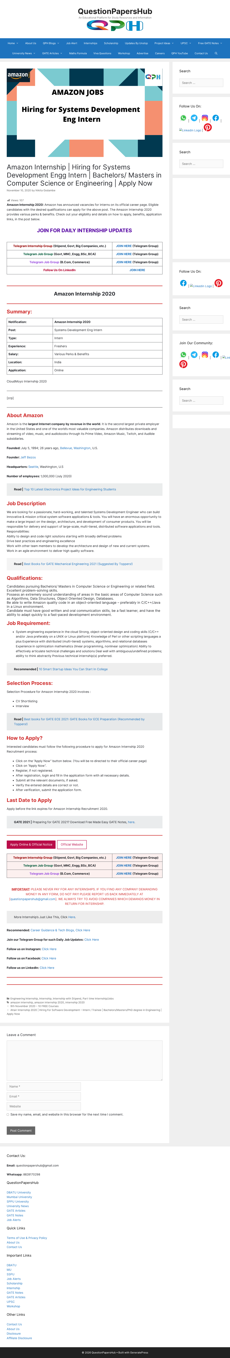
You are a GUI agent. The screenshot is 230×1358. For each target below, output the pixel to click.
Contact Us (201, 53)
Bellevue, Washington (75, 448)
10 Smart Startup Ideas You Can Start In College (73, 669)
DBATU (12, 1265)
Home (11, 43)
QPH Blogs (49, 43)
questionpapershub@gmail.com (32, 899)
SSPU (10, 1274)
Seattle (33, 466)
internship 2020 (75, 1002)
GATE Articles (50, 53)
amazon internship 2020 (49, 1002)
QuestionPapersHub (115, 11)
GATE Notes (15, 1215)
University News (22, 53)
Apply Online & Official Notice (31, 844)
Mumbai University (19, 1197)
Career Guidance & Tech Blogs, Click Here (60, 930)
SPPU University (18, 1201)
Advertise (142, 53)
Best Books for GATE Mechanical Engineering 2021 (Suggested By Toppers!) (78, 564)
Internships (90, 43)
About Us (30, 43)
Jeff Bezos (28, 457)
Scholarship (111, 43)
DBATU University (19, 1192)
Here (71, 917)
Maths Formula (78, 53)
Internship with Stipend (67, 998)
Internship (45, 998)
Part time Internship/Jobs (98, 998)
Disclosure (14, 1333)
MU (9, 1269)
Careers (160, 53)
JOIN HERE (124, 246)
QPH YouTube (179, 53)
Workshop (124, 53)
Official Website (72, 844)
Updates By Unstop (136, 43)
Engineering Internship (24, 998)
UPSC (184, 43)
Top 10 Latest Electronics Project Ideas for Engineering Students (70, 489)
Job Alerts (14, 1220)
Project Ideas (162, 43)
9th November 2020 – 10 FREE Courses (34, 1006)
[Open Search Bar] (216, 53)
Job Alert (71, 43)
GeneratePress (139, 1352)
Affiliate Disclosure (19, 1338)
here (131, 822)
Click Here (91, 939)
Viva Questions (102, 53)
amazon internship (21, 1002)
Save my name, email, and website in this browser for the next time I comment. (66, 1114)
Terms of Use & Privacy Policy (27, 1238)
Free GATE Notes (208, 43)
